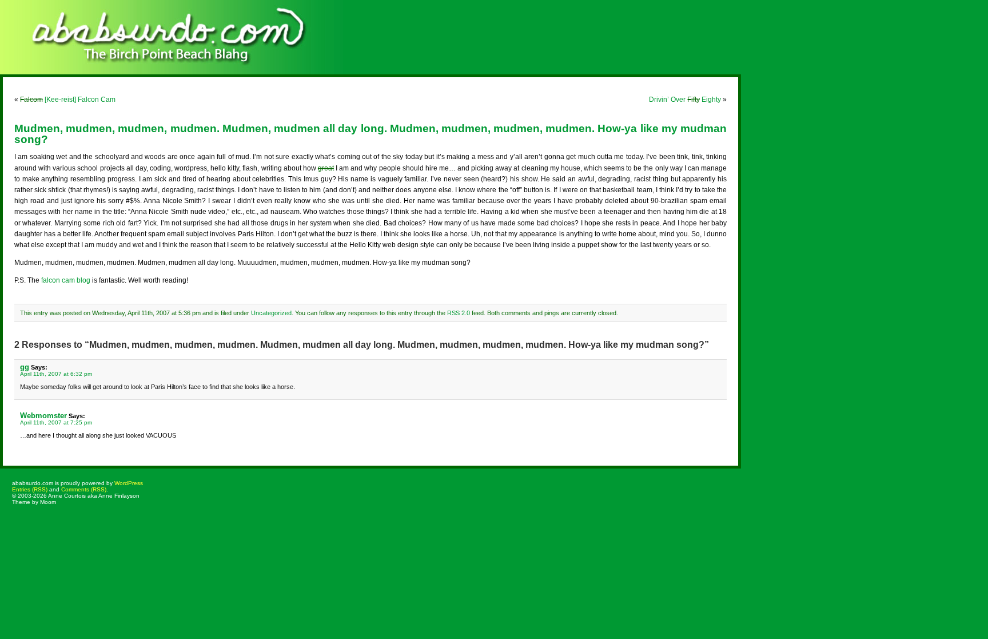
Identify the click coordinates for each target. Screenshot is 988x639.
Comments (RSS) (83, 489)
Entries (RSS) (29, 489)
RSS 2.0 (458, 312)
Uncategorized (271, 312)
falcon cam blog (65, 280)
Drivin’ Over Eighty (685, 100)
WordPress (128, 483)
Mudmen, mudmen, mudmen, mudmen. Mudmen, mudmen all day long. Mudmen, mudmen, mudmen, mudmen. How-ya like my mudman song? (370, 133)
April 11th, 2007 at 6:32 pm (56, 374)
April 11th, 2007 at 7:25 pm (56, 422)
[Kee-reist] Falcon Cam (67, 100)
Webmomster (43, 415)
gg (24, 367)
